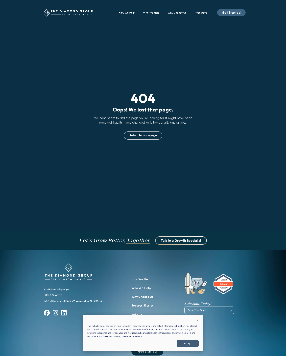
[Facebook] (47, 313)
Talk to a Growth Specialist (181, 240)
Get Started (231, 12)
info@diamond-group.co (58, 289)
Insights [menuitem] (136, 314)
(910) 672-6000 (53, 295)
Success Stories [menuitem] (142, 305)
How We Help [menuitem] (127, 12)
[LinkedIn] (64, 313)
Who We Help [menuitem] (151, 12)
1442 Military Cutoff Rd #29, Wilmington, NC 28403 (73, 301)
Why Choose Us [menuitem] (177, 12)
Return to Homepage (143, 135)
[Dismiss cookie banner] (198, 320)
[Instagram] (55, 313)
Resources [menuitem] (201, 12)
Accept (187, 343)
